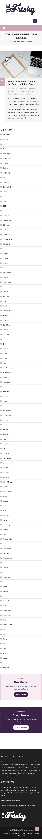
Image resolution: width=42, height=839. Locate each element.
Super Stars (7, 601)
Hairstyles (6, 382)
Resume (22, 94)
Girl (4, 344)
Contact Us (15, 833)
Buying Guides (8, 187)
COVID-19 (6, 244)
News (5, 520)
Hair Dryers (7, 372)
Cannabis (6, 192)
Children (6, 215)
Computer (6, 234)
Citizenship (7, 220)
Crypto (5, 253)
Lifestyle (6, 453)
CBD (4, 206)
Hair (4, 363)
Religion (6, 563)
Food (5, 306)
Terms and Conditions (33, 833)
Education (6, 277)
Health (5, 387)
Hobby (5, 401)
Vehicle (5, 653)
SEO (4, 572)
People (5, 529)
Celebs (5, 211)
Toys (4, 634)
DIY (4, 268)
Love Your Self (8, 463)
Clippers (6, 225)
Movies (5, 496)
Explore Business (21, 727)
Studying (6, 591)
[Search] (35, 21)
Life (4, 449)
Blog (4, 177)
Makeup (6, 468)
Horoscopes (7, 410)
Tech (4, 606)
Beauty (5, 163)
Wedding (6, 667)
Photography (7, 539)
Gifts (4, 339)
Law (4, 439)
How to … (6, 420)
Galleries (6, 320)
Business (32, 88)
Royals (5, 567)
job (16, 94)
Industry (6, 425)
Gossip (5, 349)
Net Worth (6, 515)
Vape (4, 648)
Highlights (6, 391)
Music (5, 506)
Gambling (6, 325)
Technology (7, 610)
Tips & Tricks (7, 625)
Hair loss (6, 377)
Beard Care (7, 158)
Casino (5, 201)
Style (4, 596)
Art (4, 149)
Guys (5, 358)
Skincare (6, 582)
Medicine (6, 477)
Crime (5, 249)
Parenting (6, 525)
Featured (6, 301)
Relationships (7, 558)
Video (5, 658)
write (29, 94)
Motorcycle (7, 491)
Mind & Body (7, 482)
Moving (5, 501)
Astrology (6, 154)
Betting (5, 168)
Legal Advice (7, 444)
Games (5, 330)
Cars (4, 196)
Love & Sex (7, 458)
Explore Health (21, 694)
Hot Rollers (7, 415)
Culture (5, 258)
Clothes (5, 230)
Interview (6, 434)
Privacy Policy (22, 836)
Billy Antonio (14, 88)
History (5, 396)
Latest (23, 833)
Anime (5, 144)
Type (4, 644)
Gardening (6, 334)
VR (4, 663)
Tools (5, 629)
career (17, 91)
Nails (4, 510)
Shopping (6, 577)
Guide (5, 353)
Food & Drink (7, 311)
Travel (5, 639)
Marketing (6, 472)
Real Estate (7, 548)
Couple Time (7, 239)
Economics (7, 273)
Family (5, 292)
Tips (4, 620)
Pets (4, 534)
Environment (7, 287)
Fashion (6, 296)
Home (5, 406)
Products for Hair (9, 544)
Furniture (6, 315)
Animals (6, 139)
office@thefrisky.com (13, 800)
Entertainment (8, 282)
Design (5, 263)
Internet (5, 430)
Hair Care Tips (8, 368)
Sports (5, 587)
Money (5, 487)
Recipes (6, 553)
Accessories (7, 135)
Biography (6, 173)
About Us (7, 833)
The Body (6, 615)
